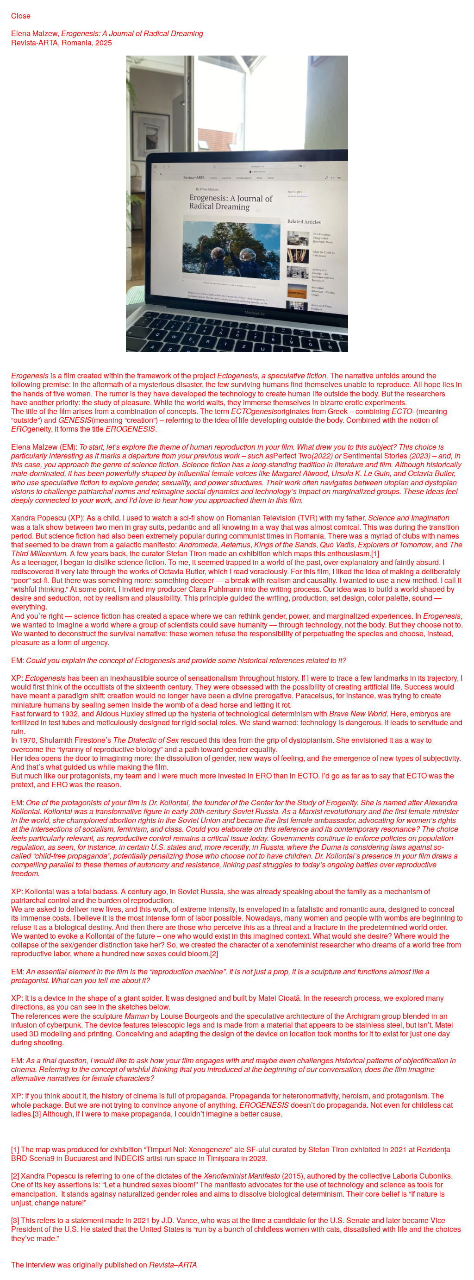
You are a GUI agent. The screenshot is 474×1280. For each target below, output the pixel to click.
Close (21, 15)
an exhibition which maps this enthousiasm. (300, 553)
